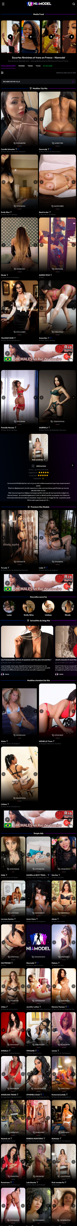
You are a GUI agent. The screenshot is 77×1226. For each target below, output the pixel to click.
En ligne (49, 66)
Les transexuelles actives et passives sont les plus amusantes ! (26, 660)
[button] (35, 119)
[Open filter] (2, 73)
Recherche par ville (11, 82)
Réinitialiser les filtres (66, 73)
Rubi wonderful (37, 460)
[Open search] (74, 4)
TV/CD (38, 66)
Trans (30, 66)
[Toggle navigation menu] (3, 4)
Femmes (21, 66)
